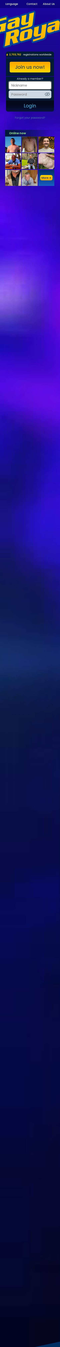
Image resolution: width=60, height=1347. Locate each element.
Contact (32, 4)
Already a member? (30, 79)
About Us (49, 4)
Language (11, 4)
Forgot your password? (30, 118)
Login (30, 106)
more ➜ (46, 178)
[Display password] (47, 94)
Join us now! (30, 67)
